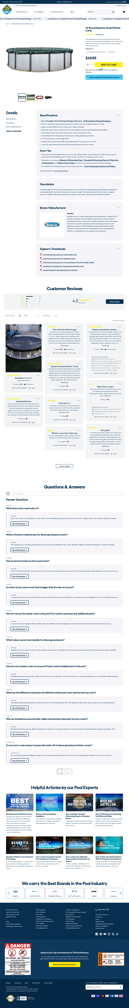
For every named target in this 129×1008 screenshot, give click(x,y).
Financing (18, 983)
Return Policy (100, 921)
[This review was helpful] (29, 388)
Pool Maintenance (41, 928)
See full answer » (19, 523)
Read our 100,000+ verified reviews (12, 2)
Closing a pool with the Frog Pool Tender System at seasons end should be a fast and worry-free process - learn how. (109, 861)
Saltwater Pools (11, 917)
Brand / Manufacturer (13, 127)
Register (119, 5)
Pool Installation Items (73, 928)
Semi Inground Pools (12, 914)
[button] (31, 296)
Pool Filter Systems (42, 926)
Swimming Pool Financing (14, 926)
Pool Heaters (70, 914)
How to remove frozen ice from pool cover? (27, 560)
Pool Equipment (41, 917)
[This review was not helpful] (33, 388)
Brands (8, 983)
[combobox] (31, 315)
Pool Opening (70, 919)
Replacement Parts (72, 923)
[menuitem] (21, 12)
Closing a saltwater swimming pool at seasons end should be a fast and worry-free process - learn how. (79, 862)
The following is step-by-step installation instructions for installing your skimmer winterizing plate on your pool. (49, 818)
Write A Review (115, 302)
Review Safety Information (64, 964)
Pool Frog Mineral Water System (76, 912)
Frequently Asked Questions (105, 924)
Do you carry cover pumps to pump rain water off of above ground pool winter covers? (49, 745)
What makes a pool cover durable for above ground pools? (35, 639)
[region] (64, 19)
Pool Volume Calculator (13, 924)
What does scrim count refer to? (22, 508)
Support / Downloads (13, 131)
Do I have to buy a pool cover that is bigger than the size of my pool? (40, 587)
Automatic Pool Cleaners (44, 919)
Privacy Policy (100, 928)
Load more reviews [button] (64, 466)
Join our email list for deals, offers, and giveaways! (101, 983)
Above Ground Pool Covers (44, 921)
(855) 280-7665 (103, 910)
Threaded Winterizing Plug (94, 160)
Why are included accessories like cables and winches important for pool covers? (47, 718)
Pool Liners (39, 914)
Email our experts (112, 77)
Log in (124, 5)
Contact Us (99, 917)
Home (7, 24)
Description (10, 123)
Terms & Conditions (102, 926)
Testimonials (36, 983)
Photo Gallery (48, 983)
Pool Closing (70, 921)
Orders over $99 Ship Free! (64, 2)
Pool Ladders (40, 923)
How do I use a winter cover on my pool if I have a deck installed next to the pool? (46, 666)
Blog (26, 983)
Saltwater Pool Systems (73, 917)
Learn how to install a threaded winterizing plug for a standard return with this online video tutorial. (79, 819)
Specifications (11, 119)
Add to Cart (109, 64)
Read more (89, 49)
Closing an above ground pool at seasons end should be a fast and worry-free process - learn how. (49, 861)
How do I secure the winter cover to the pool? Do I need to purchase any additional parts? (50, 613)
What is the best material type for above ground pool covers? (37, 534)
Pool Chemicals (41, 912)
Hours (97, 919)
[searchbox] (11, 315)
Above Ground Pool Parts (74, 926)
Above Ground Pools (12, 912)
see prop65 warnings (61, 171)
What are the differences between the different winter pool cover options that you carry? (51, 692)
